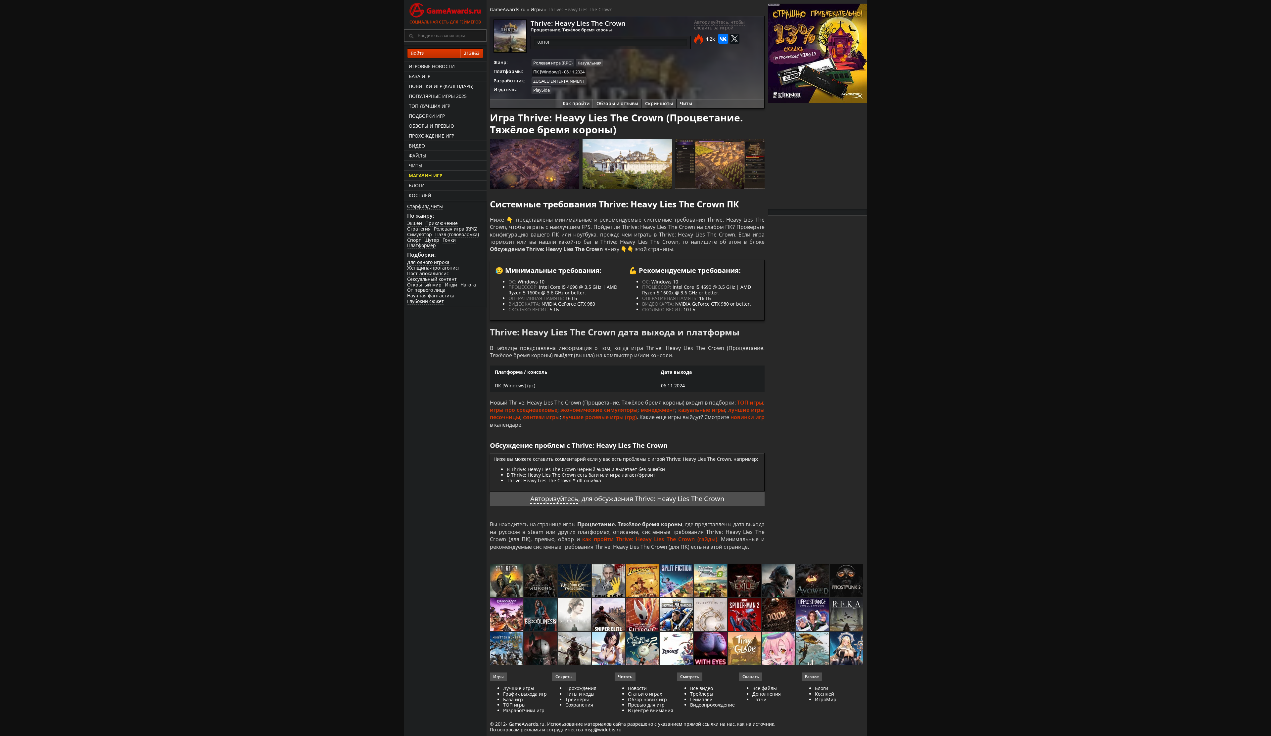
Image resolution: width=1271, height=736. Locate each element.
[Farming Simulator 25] (711, 581)
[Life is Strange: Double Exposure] (813, 615)
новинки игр (747, 417)
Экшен (414, 223)
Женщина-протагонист (433, 268)
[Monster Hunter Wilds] (507, 649)
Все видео (701, 688)
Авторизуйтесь (554, 498)
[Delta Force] (779, 581)
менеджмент (658, 409)
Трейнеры (577, 699)
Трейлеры (701, 694)
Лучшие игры (518, 688)
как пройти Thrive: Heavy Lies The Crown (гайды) (649, 539)
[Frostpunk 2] (847, 581)
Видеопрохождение (712, 705)
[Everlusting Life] (847, 649)
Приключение (441, 223)
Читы (415, 165)
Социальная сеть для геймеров (445, 22)
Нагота (468, 284)
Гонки (449, 240)
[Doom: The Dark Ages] (779, 615)
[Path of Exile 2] (745, 581)
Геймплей (701, 699)
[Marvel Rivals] (677, 649)
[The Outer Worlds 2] (643, 649)
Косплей (420, 195)
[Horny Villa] (609, 649)
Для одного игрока (428, 262)
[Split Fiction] (677, 581)
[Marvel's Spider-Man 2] (745, 615)
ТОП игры (750, 402)
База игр (419, 76)
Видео (417, 146)
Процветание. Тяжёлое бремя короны (571, 30)
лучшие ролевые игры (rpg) (599, 417)
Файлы (417, 155)
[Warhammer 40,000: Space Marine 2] (677, 615)
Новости (637, 688)
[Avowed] (813, 581)
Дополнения (766, 694)
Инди (451, 284)
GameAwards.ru (508, 9)
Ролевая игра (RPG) (455, 229)
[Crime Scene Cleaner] (609, 581)
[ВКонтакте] (723, 39)
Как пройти (576, 103)
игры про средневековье (523, 409)
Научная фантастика (430, 295)
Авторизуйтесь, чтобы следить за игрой (719, 25)
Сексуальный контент (432, 279)
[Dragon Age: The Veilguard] (507, 615)
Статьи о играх (645, 694)
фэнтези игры (541, 417)
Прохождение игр (431, 136)
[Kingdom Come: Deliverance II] (575, 581)
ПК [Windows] (547, 72)
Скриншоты (659, 103)
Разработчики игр (523, 710)
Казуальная (589, 63)
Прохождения (580, 688)
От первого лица (426, 290)
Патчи (759, 699)
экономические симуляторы (598, 409)
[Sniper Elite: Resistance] (609, 615)
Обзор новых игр (647, 699)
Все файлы (764, 688)
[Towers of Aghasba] (813, 649)
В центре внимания (650, 710)
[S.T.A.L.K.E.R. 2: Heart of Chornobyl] (507, 581)
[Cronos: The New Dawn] (541, 649)
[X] (734, 39)
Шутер (431, 240)
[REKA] (847, 615)
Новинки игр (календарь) (441, 86)
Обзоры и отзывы (617, 103)
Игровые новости (432, 66)
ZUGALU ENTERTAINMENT (559, 81)
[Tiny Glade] (745, 649)
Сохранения (579, 705)
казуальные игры (701, 409)
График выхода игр (525, 694)
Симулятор (419, 234)
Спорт (414, 240)
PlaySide (541, 90)
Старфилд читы (425, 206)
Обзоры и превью (431, 126)
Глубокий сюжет (425, 301)
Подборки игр (427, 116)
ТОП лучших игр (429, 106)
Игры (537, 9)
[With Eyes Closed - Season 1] (711, 649)
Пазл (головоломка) (457, 234)
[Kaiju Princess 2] (779, 649)
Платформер (421, 245)
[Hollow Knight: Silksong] (643, 615)
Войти (445, 53)
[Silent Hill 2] (575, 615)
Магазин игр (426, 175)
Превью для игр (646, 705)
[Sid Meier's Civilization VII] (711, 615)
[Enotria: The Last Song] (575, 649)
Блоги (417, 185)
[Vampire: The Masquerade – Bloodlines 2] (541, 615)
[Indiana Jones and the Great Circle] (643, 581)
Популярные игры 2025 (438, 96)
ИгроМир (825, 699)
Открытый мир (424, 284)
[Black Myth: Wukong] (541, 581)
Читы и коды (579, 694)
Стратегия (419, 229)
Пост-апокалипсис (428, 273)
